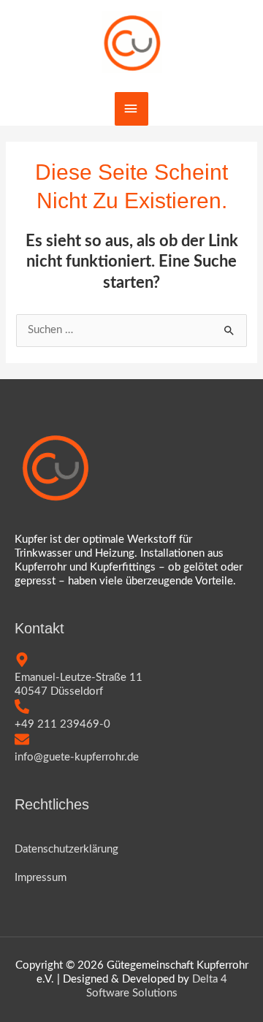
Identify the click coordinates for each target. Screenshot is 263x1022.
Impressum (40, 877)
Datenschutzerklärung (66, 849)
